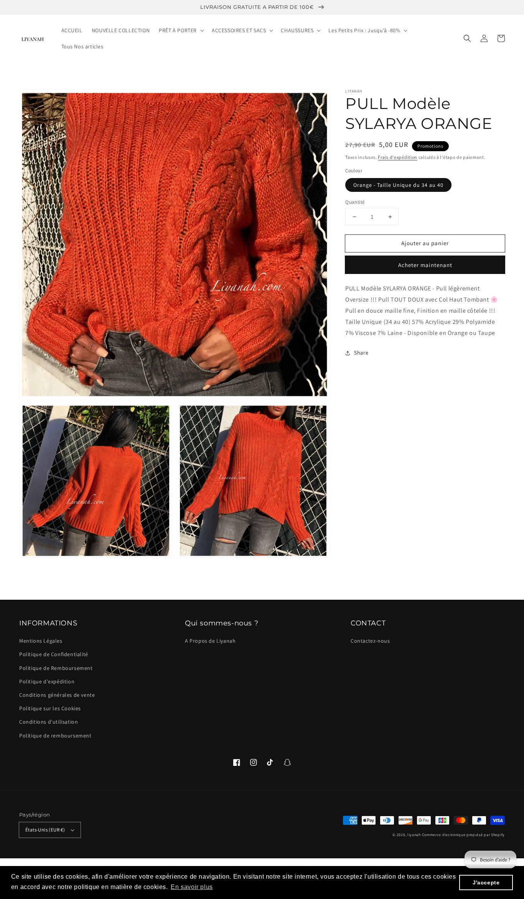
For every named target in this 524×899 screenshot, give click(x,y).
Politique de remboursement (55, 735)
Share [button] (361, 353)
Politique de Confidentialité (53, 654)
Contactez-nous (370, 640)
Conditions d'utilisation (48, 721)
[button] (467, 38)
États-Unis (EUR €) (45, 829)
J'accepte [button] (486, 882)
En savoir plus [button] (192, 887)
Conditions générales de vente (57, 694)
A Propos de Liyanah (210, 640)
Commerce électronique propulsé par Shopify (463, 834)
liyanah (414, 834)
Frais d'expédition (397, 157)
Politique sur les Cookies (50, 708)
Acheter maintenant (425, 265)
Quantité (354, 202)
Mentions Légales (41, 640)
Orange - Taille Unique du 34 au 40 (398, 184)
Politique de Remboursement (56, 668)
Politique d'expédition (46, 681)
